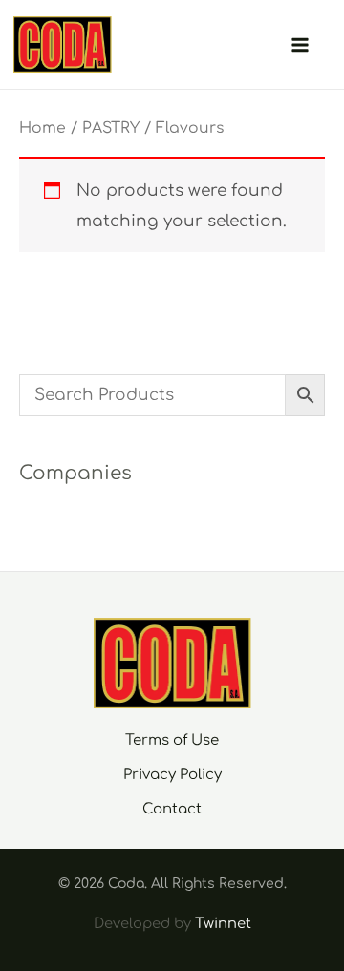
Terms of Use (172, 740)
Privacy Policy (172, 775)
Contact (172, 809)
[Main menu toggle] (300, 45)
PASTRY (111, 128)
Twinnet (223, 923)
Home (42, 128)
